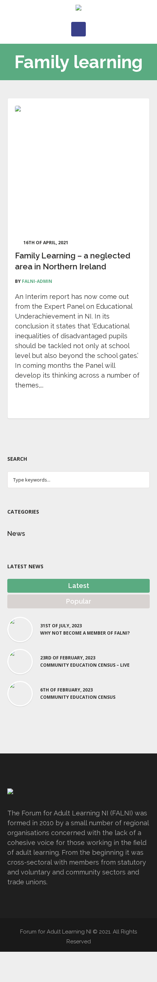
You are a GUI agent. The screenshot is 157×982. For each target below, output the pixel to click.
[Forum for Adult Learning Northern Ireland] (78, 9)
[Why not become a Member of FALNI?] (20, 628)
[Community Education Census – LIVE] (20, 661)
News (16, 533)
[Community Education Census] (20, 693)
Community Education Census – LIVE (85, 665)
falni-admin (37, 281)
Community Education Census (77, 697)
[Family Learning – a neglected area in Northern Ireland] (78, 169)
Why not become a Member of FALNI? (85, 633)
